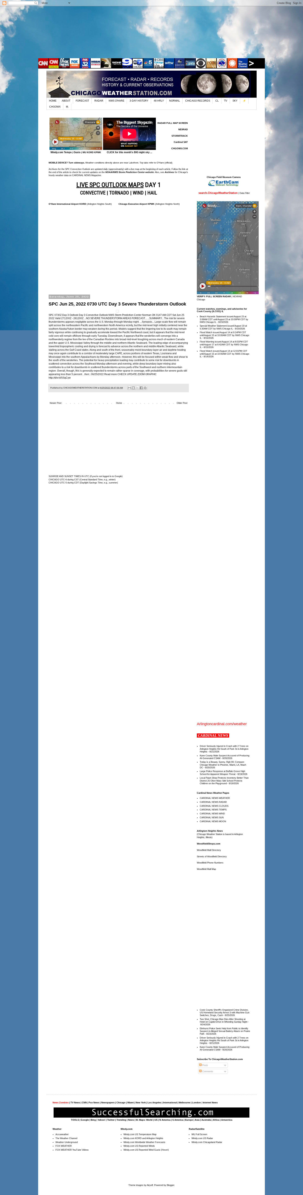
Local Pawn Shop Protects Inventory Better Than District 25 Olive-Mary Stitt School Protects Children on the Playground (224, 780)
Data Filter (245, 193)
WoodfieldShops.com (208, 843)
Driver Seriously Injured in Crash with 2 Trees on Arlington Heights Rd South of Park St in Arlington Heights (224, 749)
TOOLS (75, 1120)
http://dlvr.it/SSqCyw (60, 377)
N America (164, 1120)
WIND (138, 193)
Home (119, 403)
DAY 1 (118, 185)
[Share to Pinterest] (145, 388)
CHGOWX (55, 106)
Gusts (77, 152)
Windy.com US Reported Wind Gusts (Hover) (146, 1150)
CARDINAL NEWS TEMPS (213, 809)
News (131, 1120)
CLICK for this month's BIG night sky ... (129, 152)
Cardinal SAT (181, 142)
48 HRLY (159, 100)
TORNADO (119, 193)
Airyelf (150, 1185)
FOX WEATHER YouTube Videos (72, 1150)
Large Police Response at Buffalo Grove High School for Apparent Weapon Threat (222, 772)
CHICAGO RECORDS (197, 100)
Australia (206, 1120)
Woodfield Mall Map (206, 869)
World (149, 1120)
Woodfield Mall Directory (209, 850)
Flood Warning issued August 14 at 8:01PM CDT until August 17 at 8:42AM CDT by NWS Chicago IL (224, 344)
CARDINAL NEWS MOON (213, 821)
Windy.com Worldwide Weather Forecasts (144, 1142)
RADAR (98, 100)
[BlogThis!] (133, 388)
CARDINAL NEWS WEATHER (215, 798)
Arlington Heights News (210, 831)
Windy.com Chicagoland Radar (206, 1142)
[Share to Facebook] (141, 388)
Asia (197, 1120)
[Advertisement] (151, 32)
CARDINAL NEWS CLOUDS (214, 806)
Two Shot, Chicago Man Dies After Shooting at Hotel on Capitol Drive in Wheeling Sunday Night (223, 1020)
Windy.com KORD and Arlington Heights (143, 1138)
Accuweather (62, 1134)
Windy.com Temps (61, 152)
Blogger (170, 1185)
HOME (52, 100)
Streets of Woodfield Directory (212, 856)
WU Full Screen (199, 1134)
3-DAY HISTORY (139, 100)
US (155, 1120)
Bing (93, 1120)
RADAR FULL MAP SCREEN (172, 123)
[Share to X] (137, 388)
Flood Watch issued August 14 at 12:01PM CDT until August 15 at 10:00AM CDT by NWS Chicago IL (224, 354)
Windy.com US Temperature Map (139, 1134)
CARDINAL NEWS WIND (212, 813)
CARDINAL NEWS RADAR (213, 802)
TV (225, 100)
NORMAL (174, 100)
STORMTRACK (179, 136)
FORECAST (82, 100)
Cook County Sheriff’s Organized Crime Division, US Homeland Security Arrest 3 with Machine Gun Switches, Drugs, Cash (224, 1012)
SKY (235, 100)
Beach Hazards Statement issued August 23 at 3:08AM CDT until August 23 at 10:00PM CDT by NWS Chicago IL (224, 319)
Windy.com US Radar (202, 1138)
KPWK (97, 152)
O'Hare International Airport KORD (67, 204)
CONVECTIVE (93, 193)
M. (67, 106)
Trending (121, 1120)
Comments (207, 1071)
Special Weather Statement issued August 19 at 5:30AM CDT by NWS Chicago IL (223, 327)
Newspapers (108, 1102)
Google (85, 1120)
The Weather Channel (66, 1138)
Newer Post (55, 403)
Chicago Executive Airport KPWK (136, 204)
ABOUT (66, 100)
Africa (216, 1120)
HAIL (152, 193)
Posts (205, 1065)
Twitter (111, 1120)
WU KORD (88, 152)
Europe (189, 1120)
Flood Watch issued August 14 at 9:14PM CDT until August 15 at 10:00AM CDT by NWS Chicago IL (224, 335)
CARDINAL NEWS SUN (212, 817)
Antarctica (226, 1120)
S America (177, 1120)
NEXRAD (183, 129)
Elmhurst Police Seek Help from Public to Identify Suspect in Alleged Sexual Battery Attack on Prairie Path (225, 1031)
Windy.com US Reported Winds (139, 1146)
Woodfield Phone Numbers (210, 862)
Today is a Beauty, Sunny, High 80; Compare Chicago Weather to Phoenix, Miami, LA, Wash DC (223, 765)
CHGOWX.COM (179, 148)
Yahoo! (101, 1120)
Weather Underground (66, 1142)
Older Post (182, 403)
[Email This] (129, 388)
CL (217, 100)
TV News (75, 1102)
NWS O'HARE (116, 100)
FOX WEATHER (63, 1146)
